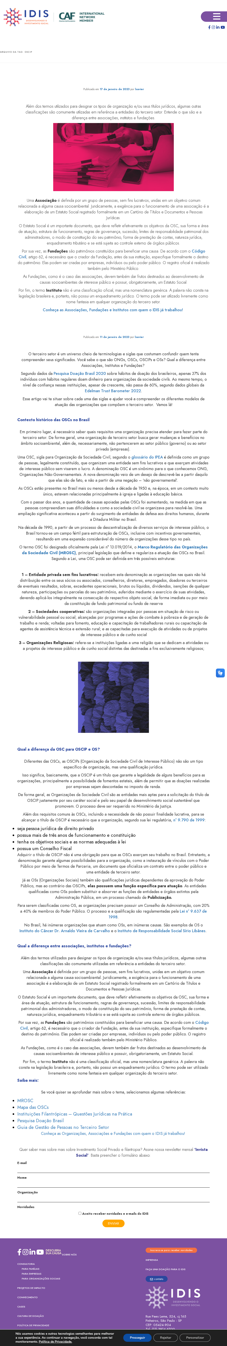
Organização (27, 1192)
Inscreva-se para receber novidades (171, 1250)
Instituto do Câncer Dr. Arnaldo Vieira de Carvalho (65, 931)
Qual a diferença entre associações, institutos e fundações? (113, 76)
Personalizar (195, 1338)
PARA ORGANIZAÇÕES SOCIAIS (41, 1278)
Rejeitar (165, 1338)
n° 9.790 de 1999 (189, 820)
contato (158, 1279)
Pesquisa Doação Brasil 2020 (80, 373)
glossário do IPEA (147, 457)
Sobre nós (69, 1254)
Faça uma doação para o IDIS (166, 1269)
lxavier (139, 89)
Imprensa (152, 1260)
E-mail (22, 1162)
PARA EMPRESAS (31, 1273)
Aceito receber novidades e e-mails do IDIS (115, 1213)
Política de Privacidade (33, 1325)
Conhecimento (27, 1297)
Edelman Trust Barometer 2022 (113, 391)
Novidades (25, 1207)
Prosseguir (137, 1338)
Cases (21, 1306)
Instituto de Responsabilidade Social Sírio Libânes (161, 931)
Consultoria (26, 1264)
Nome (22, 1177)
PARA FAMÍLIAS (30, 1269)
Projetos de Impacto (31, 1288)
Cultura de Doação (30, 1316)
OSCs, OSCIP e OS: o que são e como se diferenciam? (113, 328)
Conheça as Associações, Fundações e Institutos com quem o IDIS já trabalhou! (113, 310)
